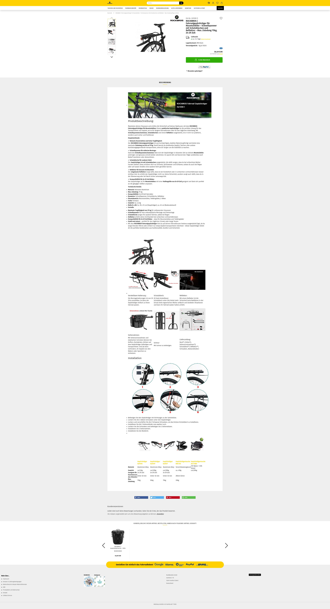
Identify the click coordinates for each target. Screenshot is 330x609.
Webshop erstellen (159, 604)
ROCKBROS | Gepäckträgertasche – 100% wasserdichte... (117, 547)
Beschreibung (165, 82)
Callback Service (7, 595)
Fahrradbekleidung (162, 8)
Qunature (188, 8)
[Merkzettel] (217, 3)
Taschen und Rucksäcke (115, 8)
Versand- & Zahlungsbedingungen (12, 581)
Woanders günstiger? (195, 71)
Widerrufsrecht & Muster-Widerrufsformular (15, 584)
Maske (151, 8)
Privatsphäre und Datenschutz (11, 590)
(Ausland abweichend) (205, 39)
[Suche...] (181, 3)
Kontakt (5, 592)
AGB (4, 587)
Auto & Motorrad (176, 8)
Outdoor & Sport (199, 8)
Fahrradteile (143, 8)
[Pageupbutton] (325, 606)
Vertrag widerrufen (255, 574)
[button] (209, 3)
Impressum (6, 579)
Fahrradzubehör (130, 8)
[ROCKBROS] (110, 3)
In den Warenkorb (204, 60)
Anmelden (160, 514)
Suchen (220, 8)
